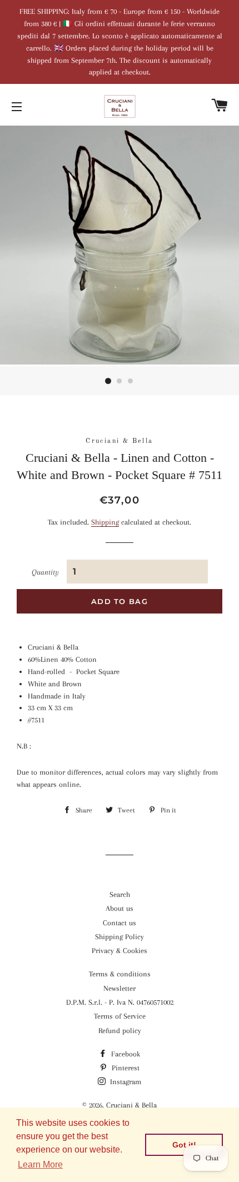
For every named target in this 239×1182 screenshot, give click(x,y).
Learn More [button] (40, 1164)
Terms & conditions (120, 974)
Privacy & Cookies (119, 950)
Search (119, 894)
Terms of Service (120, 1016)
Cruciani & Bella (131, 1105)
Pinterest (124, 1068)
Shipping (105, 522)
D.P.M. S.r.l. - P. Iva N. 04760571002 (119, 1002)
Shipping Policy (119, 936)
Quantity (45, 572)
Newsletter (119, 988)
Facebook (124, 1054)
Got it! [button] (184, 1144)
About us (119, 908)
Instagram (124, 1082)
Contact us (119, 923)
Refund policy (119, 1030)
